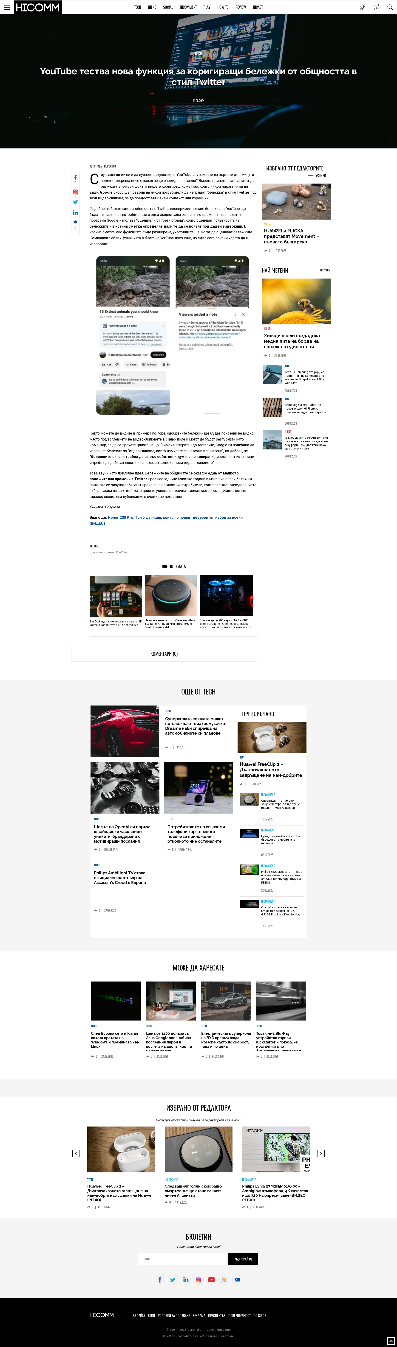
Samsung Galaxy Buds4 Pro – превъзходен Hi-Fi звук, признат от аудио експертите (305, 411)
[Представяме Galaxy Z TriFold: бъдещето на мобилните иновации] (249, 834)
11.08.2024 (198, 101)
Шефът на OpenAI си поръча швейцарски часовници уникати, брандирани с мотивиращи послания (122, 834)
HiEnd (152, 7)
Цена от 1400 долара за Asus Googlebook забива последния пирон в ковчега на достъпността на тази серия (169, 1042)
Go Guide (260, 1315)
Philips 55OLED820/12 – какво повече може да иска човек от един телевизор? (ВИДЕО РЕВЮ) (281, 877)
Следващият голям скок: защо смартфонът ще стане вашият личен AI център (280, 804)
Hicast (258, 7)
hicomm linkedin (186, 1280)
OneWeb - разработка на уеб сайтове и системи (198, 1336)
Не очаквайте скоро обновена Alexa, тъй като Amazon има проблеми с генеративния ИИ (170, 624)
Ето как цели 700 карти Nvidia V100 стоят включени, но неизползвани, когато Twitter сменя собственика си (225, 624)
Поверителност (239, 1315)
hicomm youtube (211, 1280)
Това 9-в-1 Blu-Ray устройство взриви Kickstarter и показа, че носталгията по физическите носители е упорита (278, 1044)
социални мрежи (102, 552)
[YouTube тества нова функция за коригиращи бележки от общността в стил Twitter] (75, 193)
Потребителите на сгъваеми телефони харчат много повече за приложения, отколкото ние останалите (196, 834)
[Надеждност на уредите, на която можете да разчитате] (296, 203)
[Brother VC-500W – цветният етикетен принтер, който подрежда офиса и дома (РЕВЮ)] (283, 1152)
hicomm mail (237, 1280)
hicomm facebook (160, 1280)
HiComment (188, 7)
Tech (137, 7)
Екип (151, 1315)
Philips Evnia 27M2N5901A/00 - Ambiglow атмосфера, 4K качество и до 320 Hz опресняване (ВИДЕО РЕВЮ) (200, 1193)
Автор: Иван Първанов (103, 166)
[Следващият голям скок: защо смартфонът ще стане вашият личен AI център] (249, 799)
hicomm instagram (199, 1280)
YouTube (121, 552)
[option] (296, 380)
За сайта (139, 1315)
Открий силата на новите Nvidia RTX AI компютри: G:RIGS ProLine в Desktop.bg (280, 911)
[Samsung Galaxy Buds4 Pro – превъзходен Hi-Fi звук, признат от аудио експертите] (272, 409)
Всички (321, 175)
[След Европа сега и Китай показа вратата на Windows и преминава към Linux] (116, 1001)
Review (240, 7)
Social (168, 7)
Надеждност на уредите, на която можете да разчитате (296, 236)
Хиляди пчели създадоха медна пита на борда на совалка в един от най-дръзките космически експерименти (292, 349)
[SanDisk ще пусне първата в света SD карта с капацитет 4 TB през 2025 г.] (116, 596)
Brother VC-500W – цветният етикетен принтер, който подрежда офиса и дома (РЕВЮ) (275, 1191)
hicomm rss (224, 1280)
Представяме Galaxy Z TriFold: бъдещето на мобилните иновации (282, 839)
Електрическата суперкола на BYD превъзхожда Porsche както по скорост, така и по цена (226, 1040)
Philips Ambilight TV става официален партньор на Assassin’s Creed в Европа (120, 877)
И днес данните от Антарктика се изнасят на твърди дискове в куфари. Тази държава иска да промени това (306, 446)
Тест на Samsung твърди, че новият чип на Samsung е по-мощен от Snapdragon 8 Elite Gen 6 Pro (305, 380)
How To (223, 7)
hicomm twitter (173, 1280)
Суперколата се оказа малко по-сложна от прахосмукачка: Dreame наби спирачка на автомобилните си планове (195, 726)
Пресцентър (216, 1315)
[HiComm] (38, 7)
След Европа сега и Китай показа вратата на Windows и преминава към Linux (115, 1040)
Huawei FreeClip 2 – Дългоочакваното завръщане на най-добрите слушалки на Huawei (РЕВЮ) (271, 772)
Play (207, 7)
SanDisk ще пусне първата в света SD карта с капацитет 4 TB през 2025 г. (116, 623)
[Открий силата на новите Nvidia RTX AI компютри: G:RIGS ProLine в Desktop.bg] (249, 904)
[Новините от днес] (362, 7)
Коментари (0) (164, 654)
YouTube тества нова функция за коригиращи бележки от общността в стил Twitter (198, 76)
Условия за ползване (174, 1315)
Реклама (199, 1315)
